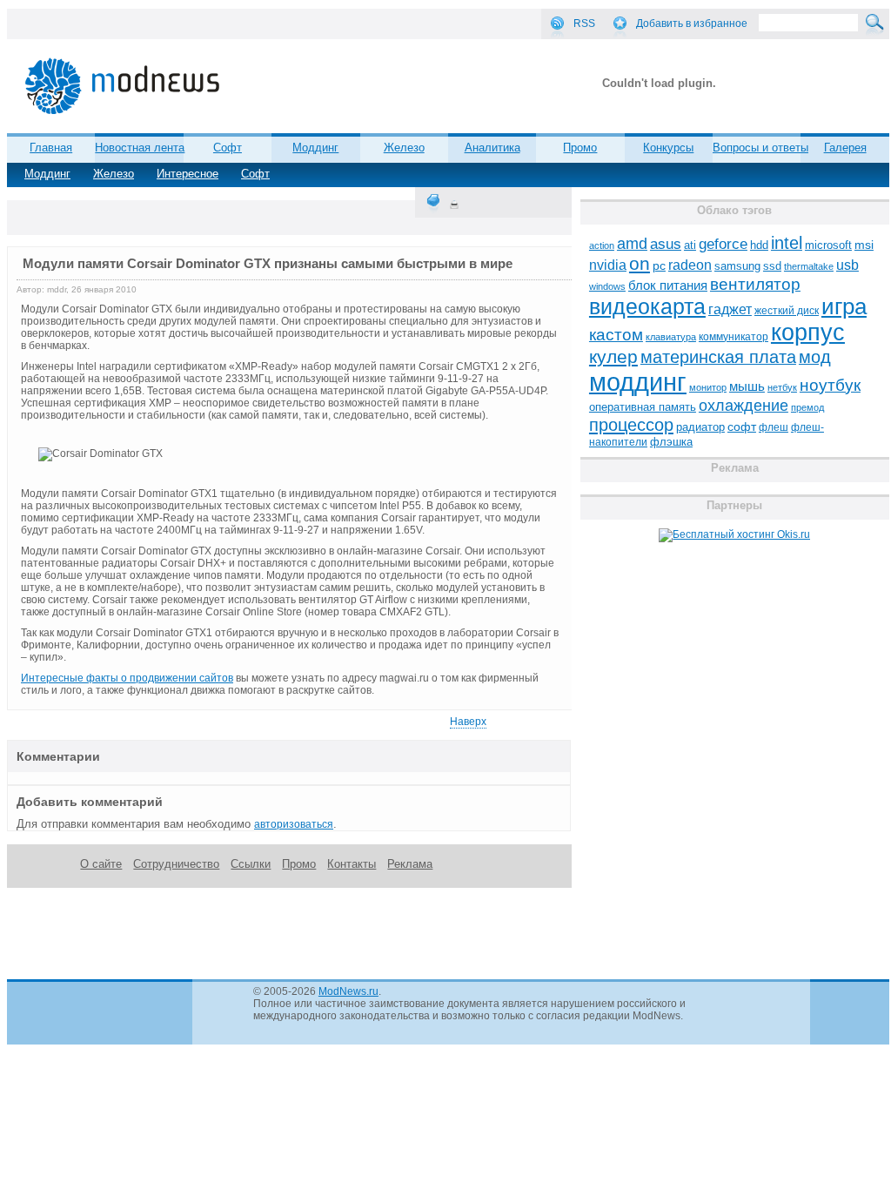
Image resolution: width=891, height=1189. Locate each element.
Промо (580, 147)
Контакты (351, 863)
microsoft (828, 245)
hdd (759, 245)
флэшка (671, 441)
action (601, 245)
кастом (616, 335)
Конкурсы (668, 147)
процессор (631, 424)
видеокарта (647, 306)
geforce (723, 244)
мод (815, 356)
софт (741, 426)
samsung (737, 266)
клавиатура (671, 337)
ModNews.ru (348, 991)
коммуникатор (733, 337)
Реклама (409, 863)
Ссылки (251, 863)
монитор (708, 387)
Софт (255, 173)
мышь (747, 386)
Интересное (187, 173)
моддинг (638, 381)
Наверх (468, 721)
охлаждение (743, 405)
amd (632, 243)
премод (807, 407)
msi (864, 245)
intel (786, 242)
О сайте (101, 863)
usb (847, 265)
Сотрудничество (176, 863)
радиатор (700, 426)
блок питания (667, 285)
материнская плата (718, 356)
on (639, 263)
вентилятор (755, 284)
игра (844, 306)
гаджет (730, 309)
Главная (51, 147)
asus (665, 243)
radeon (690, 264)
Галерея (845, 147)
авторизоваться (293, 824)
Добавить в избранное (691, 23)
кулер (613, 356)
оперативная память (642, 407)
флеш (773, 427)
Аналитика (492, 147)
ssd (772, 265)
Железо (113, 173)
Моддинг (47, 173)
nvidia (607, 264)
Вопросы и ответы (760, 147)
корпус (808, 332)
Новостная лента (139, 147)
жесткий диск (786, 311)
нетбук (782, 387)
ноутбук (830, 385)
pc (659, 265)
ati (690, 245)
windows (607, 286)
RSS (584, 23)
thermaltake (809, 266)
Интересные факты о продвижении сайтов (127, 678)
